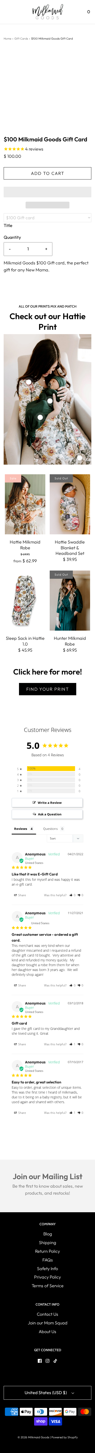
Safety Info (47, 1268)
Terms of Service (48, 1285)
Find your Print (47, 689)
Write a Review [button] (50, 802)
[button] (47, 192)
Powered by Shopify (64, 1437)
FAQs (47, 1260)
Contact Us (47, 1314)
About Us (47, 1331)
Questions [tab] (50, 828)
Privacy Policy (47, 1277)
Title (8, 225)
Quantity (12, 237)
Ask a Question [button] (50, 814)
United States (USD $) (46, 1392)
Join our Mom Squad (47, 1323)
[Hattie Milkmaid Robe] (25, 504)
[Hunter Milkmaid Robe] (70, 601)
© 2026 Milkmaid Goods (33, 1437)
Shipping (47, 1242)
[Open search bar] (75, 12)
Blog (47, 1234)
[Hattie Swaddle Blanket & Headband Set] (70, 504)
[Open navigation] (6, 12)
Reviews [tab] (20, 828)
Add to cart (47, 173)
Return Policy (47, 1251)
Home (7, 38)
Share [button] (22, 895)
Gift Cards (21, 38)
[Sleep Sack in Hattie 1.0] (25, 601)
